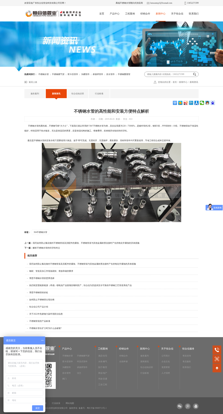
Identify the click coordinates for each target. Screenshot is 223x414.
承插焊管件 (98, 74)
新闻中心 (161, 13)
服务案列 (35, 93)
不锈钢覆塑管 (124, 74)
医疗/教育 (102, 367)
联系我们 (194, 13)
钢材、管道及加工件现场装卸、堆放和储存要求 (51, 271)
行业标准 (99, 93)
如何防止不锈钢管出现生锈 (41, 299)
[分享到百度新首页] (213, 103)
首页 (101, 13)
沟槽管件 (85, 74)
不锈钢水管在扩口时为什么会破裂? (45, 328)
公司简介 (166, 356)
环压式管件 (82, 361)
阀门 (64, 379)
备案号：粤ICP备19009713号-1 (93, 408)
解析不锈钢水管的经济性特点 (42, 248)
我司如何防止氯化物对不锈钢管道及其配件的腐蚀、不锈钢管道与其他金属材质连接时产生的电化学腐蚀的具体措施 (81, 243)
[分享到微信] (202, 103)
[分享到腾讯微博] (191, 103)
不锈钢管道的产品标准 (39, 321)
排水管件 (110, 74)
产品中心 (115, 13)
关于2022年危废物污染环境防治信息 (46, 314)
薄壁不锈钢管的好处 (38, 292)
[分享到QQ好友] (207, 103)
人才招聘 (166, 373)
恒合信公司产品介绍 (38, 307)
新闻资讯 (194, 82)
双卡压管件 (73, 74)
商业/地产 (102, 373)
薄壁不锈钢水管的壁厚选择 (41, 278)
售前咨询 (187, 356)
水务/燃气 (102, 361)
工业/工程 (102, 384)
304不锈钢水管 (40, 232)
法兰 (79, 373)
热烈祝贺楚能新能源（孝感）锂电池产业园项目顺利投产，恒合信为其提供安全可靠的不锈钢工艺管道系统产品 (80, 285)
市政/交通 (102, 379)
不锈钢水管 (43, 74)
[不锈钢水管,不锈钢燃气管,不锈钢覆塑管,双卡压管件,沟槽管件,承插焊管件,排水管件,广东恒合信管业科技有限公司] (53, 15)
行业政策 (56, 403)
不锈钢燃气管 (58, 74)
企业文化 (166, 361)
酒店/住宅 (102, 356)
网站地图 (70, 403)
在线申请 (123, 361)
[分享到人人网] (196, 103)
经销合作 (145, 13)
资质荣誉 (166, 367)
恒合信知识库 (77, 93)
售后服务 (187, 361)
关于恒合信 (177, 13)
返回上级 (33, 82)
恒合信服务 (188, 348)
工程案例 (130, 13)
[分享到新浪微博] (186, 103)
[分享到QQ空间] (180, 103)
